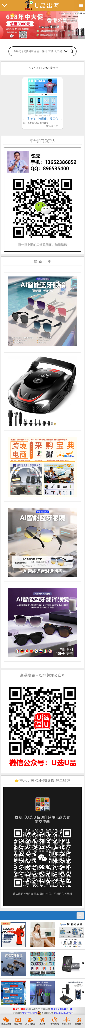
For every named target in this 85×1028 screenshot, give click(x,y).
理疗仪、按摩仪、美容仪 (42, 118)
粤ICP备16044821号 (61, 1009)
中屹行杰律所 (29, 1012)
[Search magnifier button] (71, 51)
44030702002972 (62, 1012)
